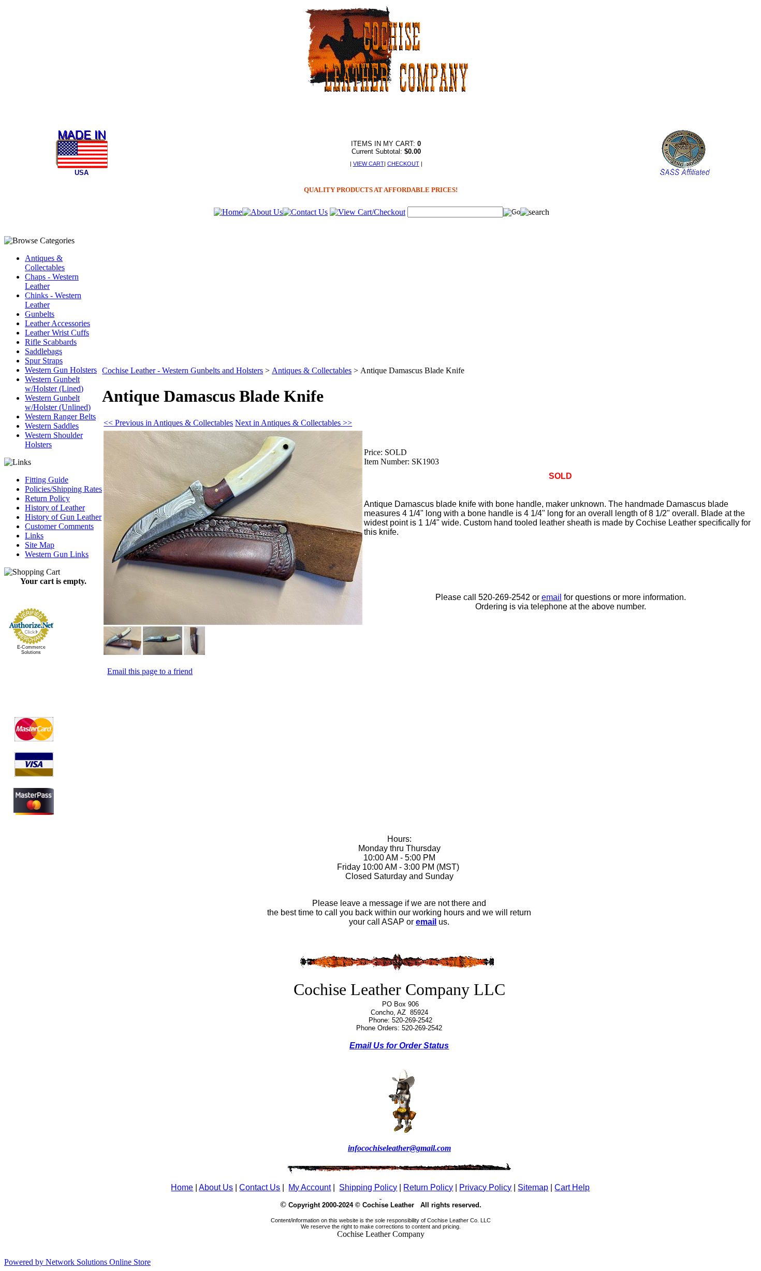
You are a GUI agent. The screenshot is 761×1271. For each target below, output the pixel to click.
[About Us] (262, 212)
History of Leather (55, 507)
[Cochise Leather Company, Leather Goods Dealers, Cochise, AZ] (34, 678)
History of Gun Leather (63, 517)
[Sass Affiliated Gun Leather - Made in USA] (684, 174)
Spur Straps (44, 360)
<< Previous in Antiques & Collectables (168, 422)
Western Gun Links (57, 554)
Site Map (39, 544)
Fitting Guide (46, 479)
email (552, 597)
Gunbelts (39, 314)
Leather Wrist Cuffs (57, 332)
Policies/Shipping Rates (63, 489)
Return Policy (47, 498)
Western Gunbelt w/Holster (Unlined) (58, 402)
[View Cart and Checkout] (367, 212)
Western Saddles (52, 425)
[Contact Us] (305, 212)
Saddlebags (43, 351)
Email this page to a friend (150, 671)
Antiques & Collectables (45, 263)
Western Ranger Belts (60, 416)
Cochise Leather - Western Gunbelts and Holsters (182, 370)
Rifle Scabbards (51, 342)
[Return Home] (228, 212)
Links (34, 535)
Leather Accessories (57, 323)
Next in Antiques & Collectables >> (293, 422)
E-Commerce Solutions (31, 650)
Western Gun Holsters (61, 370)
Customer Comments (59, 526)
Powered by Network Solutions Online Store (77, 1262)
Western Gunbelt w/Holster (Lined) (54, 384)
